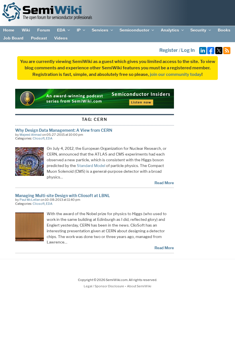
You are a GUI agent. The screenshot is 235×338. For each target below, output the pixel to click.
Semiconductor (134, 30)
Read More (164, 182)
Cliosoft (39, 138)
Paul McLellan (29, 200)
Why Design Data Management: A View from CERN (63, 130)
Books (224, 30)
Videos (61, 38)
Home (8, 30)
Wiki (26, 30)
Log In (188, 50)
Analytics (170, 30)
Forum (43, 30)
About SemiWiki (139, 286)
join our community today (175, 74)
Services (100, 30)
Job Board (13, 38)
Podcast (39, 38)
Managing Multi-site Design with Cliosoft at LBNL (62, 195)
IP (79, 30)
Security (198, 30)
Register (168, 50)
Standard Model (91, 165)
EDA (61, 30)
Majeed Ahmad (30, 135)
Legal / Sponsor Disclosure (104, 286)
